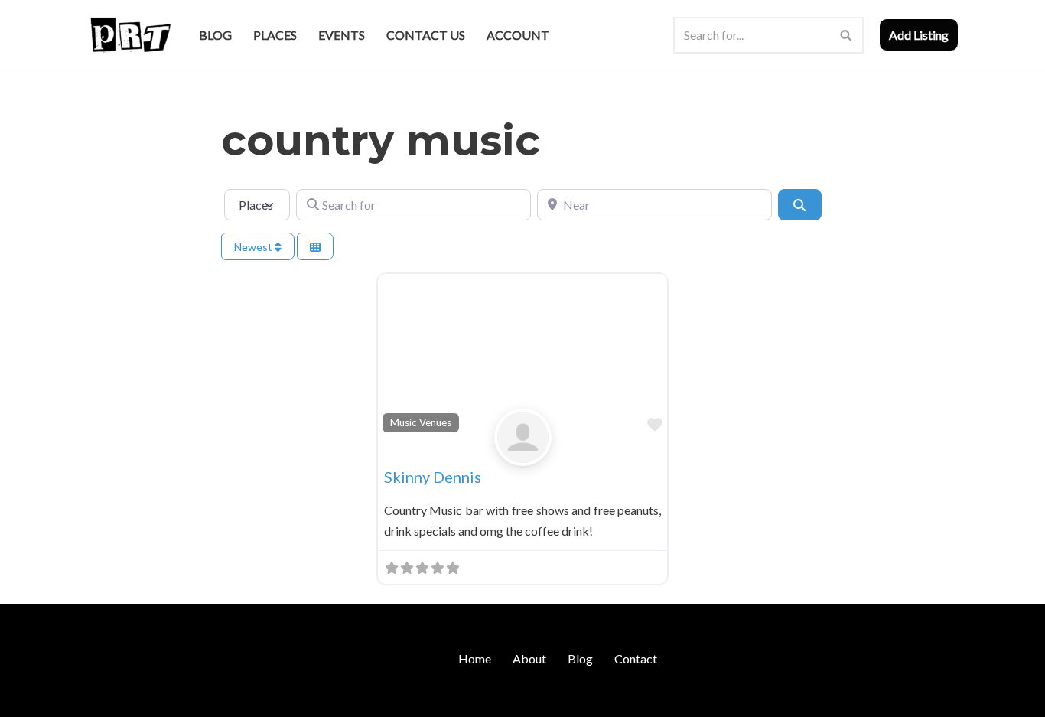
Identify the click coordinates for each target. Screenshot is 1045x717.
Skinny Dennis (432, 477)
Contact (635, 658)
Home (474, 658)
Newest (254, 246)
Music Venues (420, 422)
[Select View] (315, 247)
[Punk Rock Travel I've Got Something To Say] (129, 35)
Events (341, 35)
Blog (215, 35)
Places (275, 35)
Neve (100, 697)
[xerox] (523, 453)
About (529, 658)
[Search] (846, 35)
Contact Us (425, 35)
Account (518, 35)
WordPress (219, 697)
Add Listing (919, 35)
